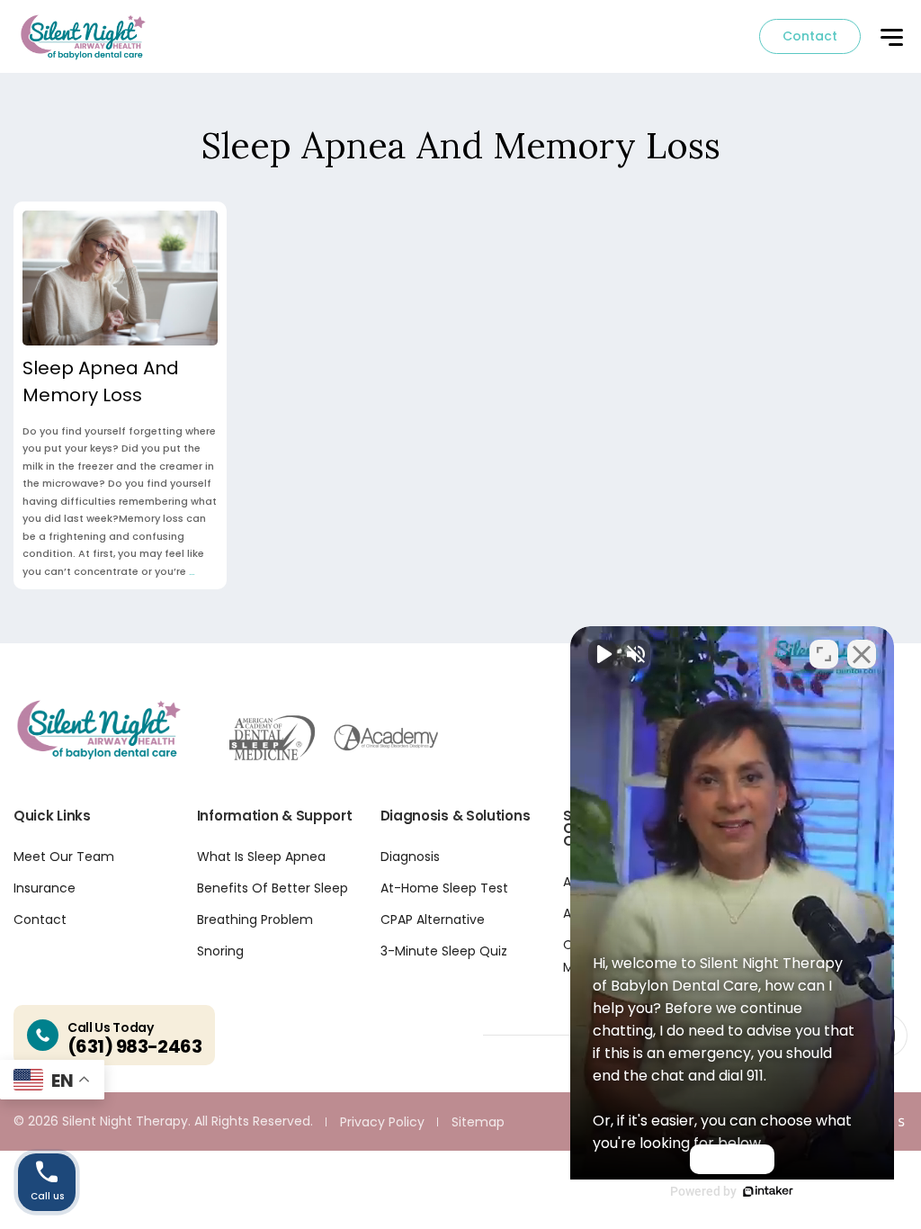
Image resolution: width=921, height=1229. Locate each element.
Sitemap (478, 1122)
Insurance (44, 888)
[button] (891, 39)
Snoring (220, 951)
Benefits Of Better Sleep (272, 888)
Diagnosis (410, 857)
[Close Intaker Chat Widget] (861, 654)
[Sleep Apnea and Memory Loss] (120, 278)
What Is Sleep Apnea (261, 857)
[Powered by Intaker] (768, 1191)
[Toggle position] (823, 654)
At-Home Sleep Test (444, 888)
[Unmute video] (602, 654)
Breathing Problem (255, 919)
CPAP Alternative (432, 919)
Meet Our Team (63, 857)
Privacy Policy (382, 1122)
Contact (809, 36)
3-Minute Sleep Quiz (443, 951)
